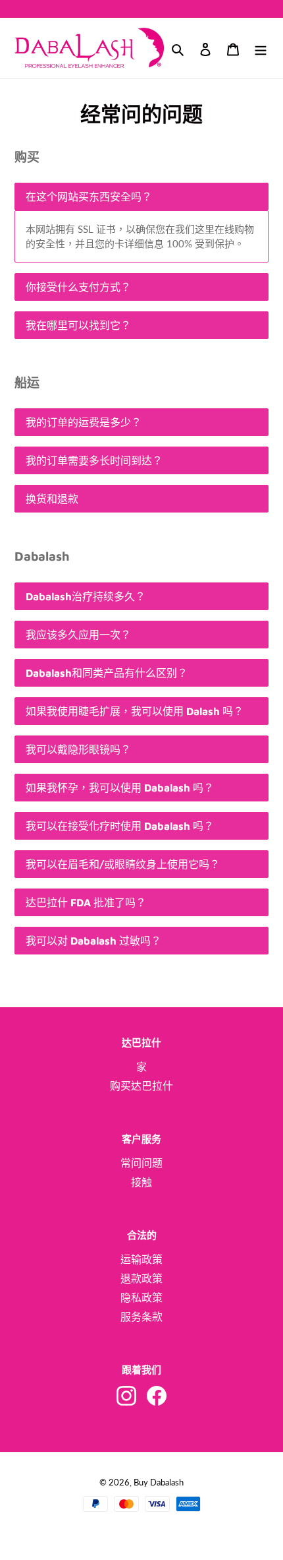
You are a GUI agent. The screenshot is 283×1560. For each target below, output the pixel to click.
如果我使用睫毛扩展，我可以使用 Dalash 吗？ (135, 711)
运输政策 (141, 1259)
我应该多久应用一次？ (78, 634)
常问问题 (141, 1162)
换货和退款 (52, 499)
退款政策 (141, 1278)
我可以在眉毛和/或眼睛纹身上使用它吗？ (123, 864)
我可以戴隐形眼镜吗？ (78, 749)
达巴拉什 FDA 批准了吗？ (86, 902)
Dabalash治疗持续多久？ (85, 596)
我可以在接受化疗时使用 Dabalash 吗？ (120, 826)
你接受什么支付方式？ (78, 287)
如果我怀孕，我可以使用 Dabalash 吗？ (120, 788)
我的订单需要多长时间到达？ (94, 460)
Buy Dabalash (159, 1482)
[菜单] (260, 48)
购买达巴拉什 (141, 1085)
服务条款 (141, 1316)
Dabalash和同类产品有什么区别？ (107, 673)
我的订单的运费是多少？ (84, 422)
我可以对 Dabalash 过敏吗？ (93, 941)
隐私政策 (141, 1297)
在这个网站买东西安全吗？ (89, 197)
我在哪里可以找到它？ (78, 325)
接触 (141, 1181)
